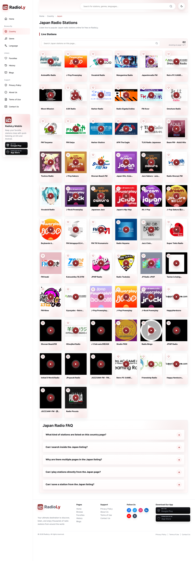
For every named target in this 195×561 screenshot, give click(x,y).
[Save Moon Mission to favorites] (43, 88)
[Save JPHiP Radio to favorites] (93, 256)
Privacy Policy (106, 509)
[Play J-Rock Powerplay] (76, 196)
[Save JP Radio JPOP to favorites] (143, 256)
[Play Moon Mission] (51, 95)
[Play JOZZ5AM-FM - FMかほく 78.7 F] (101, 364)
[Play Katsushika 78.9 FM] (76, 263)
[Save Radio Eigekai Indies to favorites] (118, 88)
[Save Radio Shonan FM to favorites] (168, 155)
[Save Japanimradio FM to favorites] (143, 54)
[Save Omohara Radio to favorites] (168, 88)
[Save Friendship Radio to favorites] (143, 357)
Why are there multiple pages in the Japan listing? (74, 459)
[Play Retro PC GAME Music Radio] (176, 61)
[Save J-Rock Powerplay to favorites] (68, 188)
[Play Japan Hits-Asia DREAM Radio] (126, 162)
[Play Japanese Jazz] (101, 196)
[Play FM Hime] (51, 297)
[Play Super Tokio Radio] (176, 230)
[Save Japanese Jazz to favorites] (93, 188)
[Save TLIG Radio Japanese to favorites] (143, 121)
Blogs (78, 521)
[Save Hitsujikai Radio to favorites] (68, 323)
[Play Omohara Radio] (176, 95)
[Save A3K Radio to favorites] (68, 88)
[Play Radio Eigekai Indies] (126, 95)
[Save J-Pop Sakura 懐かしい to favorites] (168, 188)
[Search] (171, 6)
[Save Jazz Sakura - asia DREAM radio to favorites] (143, 155)
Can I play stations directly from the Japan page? (73, 472)
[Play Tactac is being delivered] (176, 263)
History (79, 518)
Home (41, 16)
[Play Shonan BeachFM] (51, 330)
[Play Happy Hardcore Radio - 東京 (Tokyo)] (176, 364)
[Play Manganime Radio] (126, 61)
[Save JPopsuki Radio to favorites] (68, 357)
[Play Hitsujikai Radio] (76, 330)
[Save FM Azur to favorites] (143, 88)
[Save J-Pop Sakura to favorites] (68, 155)
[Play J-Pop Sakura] (76, 162)
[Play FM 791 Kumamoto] (101, 230)
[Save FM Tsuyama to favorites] (43, 121)
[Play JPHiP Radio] (101, 263)
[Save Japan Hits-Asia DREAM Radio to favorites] (118, 155)
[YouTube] (129, 516)
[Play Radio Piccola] (76, 398)
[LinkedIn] (146, 510)
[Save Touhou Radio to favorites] (43, 155)
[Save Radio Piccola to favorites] (68, 390)
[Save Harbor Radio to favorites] (93, 88)
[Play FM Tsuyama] (51, 129)
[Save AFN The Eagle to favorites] (118, 121)
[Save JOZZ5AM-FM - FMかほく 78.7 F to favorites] (93, 357)
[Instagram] (140, 510)
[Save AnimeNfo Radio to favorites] (43, 54)
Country (50, 16)
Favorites (80, 515)
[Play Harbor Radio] (101, 95)
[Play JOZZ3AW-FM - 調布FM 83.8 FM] (51, 398)
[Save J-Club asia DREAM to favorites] (93, 323)
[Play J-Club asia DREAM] (101, 330)
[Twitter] (135, 510)
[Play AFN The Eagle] (126, 129)
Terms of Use (106, 515)
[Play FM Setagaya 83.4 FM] (76, 230)
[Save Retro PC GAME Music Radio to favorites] (168, 54)
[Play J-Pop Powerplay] (76, 61)
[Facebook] (129, 510)
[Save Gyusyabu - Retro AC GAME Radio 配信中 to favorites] (68, 289)
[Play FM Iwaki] (51, 263)
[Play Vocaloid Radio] (101, 61)
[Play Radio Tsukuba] (126, 263)
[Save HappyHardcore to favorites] (168, 289)
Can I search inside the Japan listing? (67, 447)
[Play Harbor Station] (101, 129)
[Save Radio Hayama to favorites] (118, 222)
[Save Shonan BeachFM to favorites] (43, 323)
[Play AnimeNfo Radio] (51, 61)
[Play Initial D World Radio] (51, 364)
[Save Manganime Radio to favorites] (118, 54)
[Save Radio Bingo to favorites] (143, 323)
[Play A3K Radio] (76, 95)
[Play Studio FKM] (126, 330)
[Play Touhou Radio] (51, 162)
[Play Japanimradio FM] (151, 61)
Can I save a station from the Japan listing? (70, 484)
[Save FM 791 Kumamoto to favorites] (93, 222)
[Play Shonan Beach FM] (101, 162)
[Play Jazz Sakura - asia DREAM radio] (151, 162)
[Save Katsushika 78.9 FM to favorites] (68, 256)
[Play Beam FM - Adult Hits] (176, 129)
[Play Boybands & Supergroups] (51, 230)
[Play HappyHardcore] (176, 297)
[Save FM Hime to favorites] (43, 289)
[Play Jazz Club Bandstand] (151, 230)
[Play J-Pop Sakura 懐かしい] (176, 196)
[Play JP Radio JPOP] (151, 263)
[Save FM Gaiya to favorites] (68, 121)
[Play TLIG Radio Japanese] (151, 129)
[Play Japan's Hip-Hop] (126, 196)
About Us (104, 512)
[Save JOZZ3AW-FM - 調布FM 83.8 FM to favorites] (43, 390)
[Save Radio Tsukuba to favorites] (118, 256)
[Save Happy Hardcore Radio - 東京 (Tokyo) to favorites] (168, 357)
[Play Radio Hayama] (126, 230)
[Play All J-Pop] (151, 196)
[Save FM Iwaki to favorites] (43, 256)
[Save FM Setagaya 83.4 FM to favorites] (68, 222)
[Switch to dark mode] (182, 6)
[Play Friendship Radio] (151, 364)
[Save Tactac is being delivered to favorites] (168, 256)
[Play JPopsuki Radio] (76, 364)
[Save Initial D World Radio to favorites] (43, 357)
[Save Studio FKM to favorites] (118, 323)
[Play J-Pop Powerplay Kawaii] (101, 297)
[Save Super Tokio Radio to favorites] (168, 222)
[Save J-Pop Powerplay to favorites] (68, 54)
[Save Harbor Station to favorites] (93, 121)
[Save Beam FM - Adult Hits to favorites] (168, 121)
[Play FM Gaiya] (76, 129)
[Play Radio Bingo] (151, 330)
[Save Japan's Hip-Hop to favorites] (118, 188)
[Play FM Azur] (151, 95)
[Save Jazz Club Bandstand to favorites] (143, 222)
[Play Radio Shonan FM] (176, 162)
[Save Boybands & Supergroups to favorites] (43, 222)
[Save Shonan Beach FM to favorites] (93, 155)
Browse (79, 512)
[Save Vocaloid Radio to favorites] (93, 54)
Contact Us (105, 518)
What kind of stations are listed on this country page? (76, 434)
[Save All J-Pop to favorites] (143, 188)
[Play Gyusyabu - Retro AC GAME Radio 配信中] (76, 297)
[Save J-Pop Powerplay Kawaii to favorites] (93, 289)
